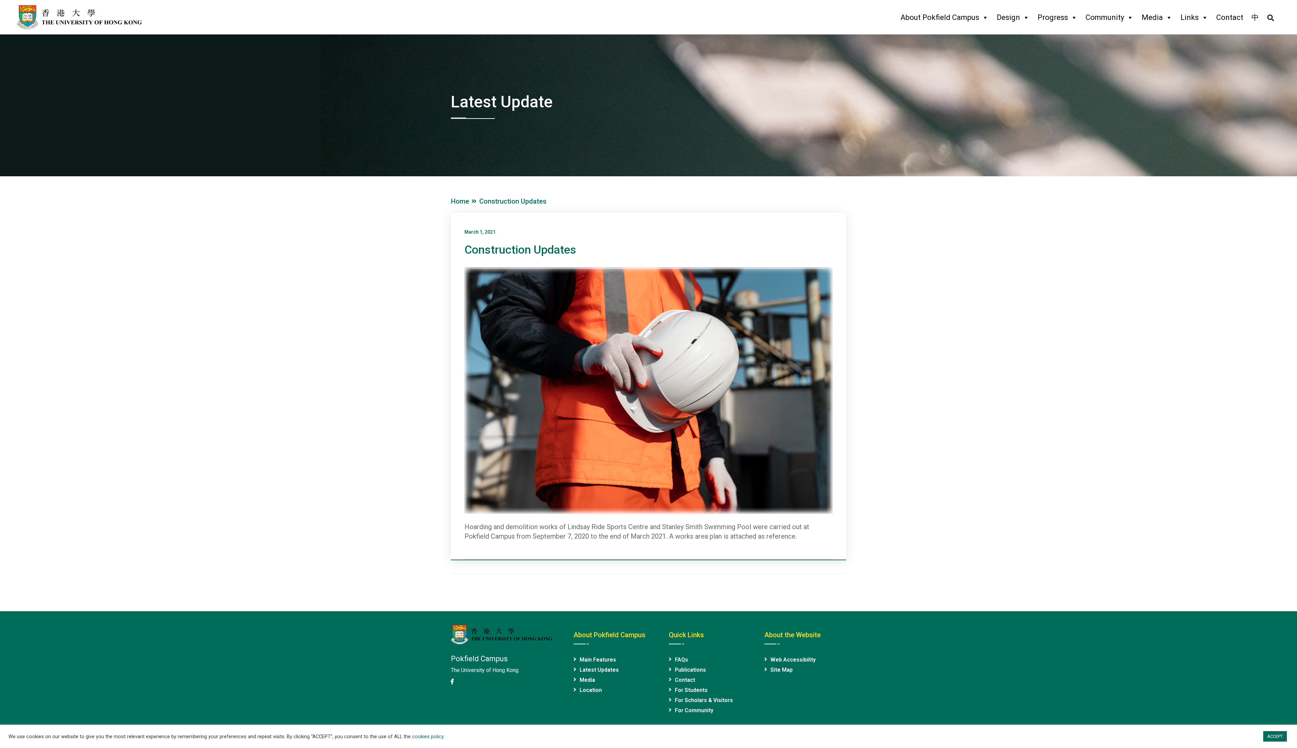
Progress (1053, 17)
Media (1152, 17)
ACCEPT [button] (1275, 736)
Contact (1229, 17)
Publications (690, 670)
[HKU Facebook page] (452, 681)
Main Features (598, 659)
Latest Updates (599, 670)
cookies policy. (428, 736)
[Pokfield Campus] (79, 16)
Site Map (781, 670)
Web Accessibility (793, 659)
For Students (691, 690)
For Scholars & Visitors (704, 700)
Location (591, 690)
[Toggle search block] (1270, 18)
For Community (694, 710)
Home (462, 201)
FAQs (681, 659)
